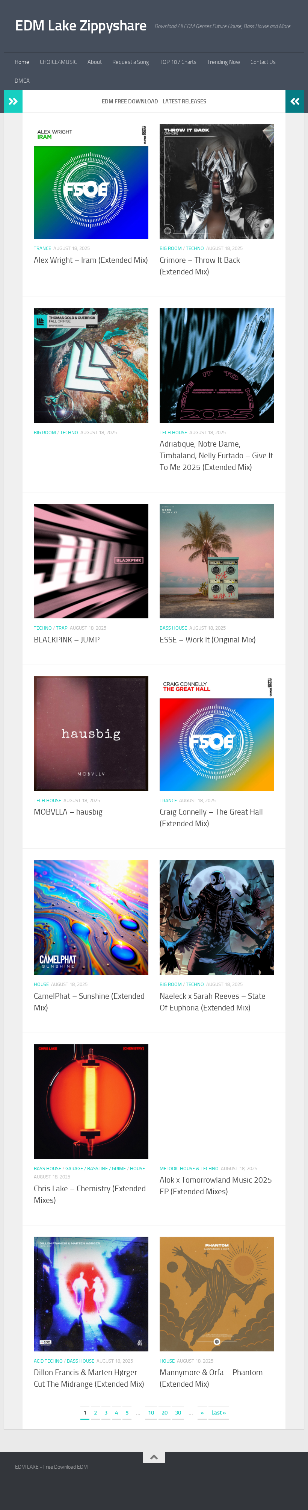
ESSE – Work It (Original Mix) (208, 639)
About (95, 62)
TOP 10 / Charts (178, 62)
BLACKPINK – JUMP (67, 639)
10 (151, 1412)
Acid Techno (48, 1361)
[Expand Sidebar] (13, 101)
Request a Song (130, 62)
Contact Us (263, 62)
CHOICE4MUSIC (58, 62)
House (41, 984)
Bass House (173, 628)
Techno (195, 248)
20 (165, 1412)
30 (178, 1412)
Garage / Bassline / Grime (95, 1168)
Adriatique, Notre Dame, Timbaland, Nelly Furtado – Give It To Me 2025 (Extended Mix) (216, 455)
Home (22, 62)
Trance (42, 248)
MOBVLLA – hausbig (68, 811)
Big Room (171, 248)
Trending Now (223, 62)
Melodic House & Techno (189, 1168)
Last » (218, 1412)
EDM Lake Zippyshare (81, 25)
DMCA (22, 80)
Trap (62, 628)
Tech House (173, 432)
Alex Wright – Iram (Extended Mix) (91, 260)
